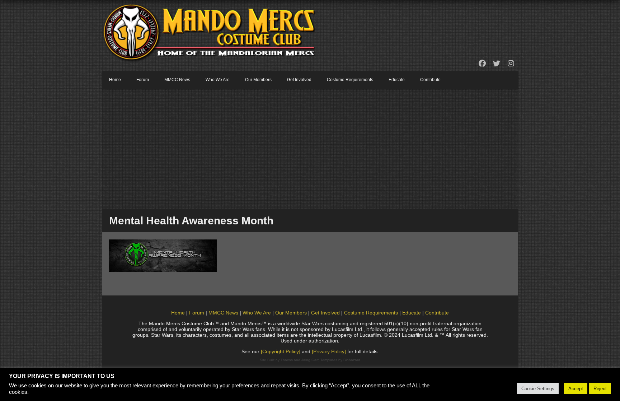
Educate (397, 79)
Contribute (430, 79)
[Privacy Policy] (329, 351)
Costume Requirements (350, 79)
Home (115, 79)
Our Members (258, 79)
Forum (142, 79)
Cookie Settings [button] (537, 388)
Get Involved (299, 79)
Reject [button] (600, 388)
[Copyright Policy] (280, 351)
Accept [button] (575, 388)
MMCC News (177, 79)
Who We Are (218, 79)
